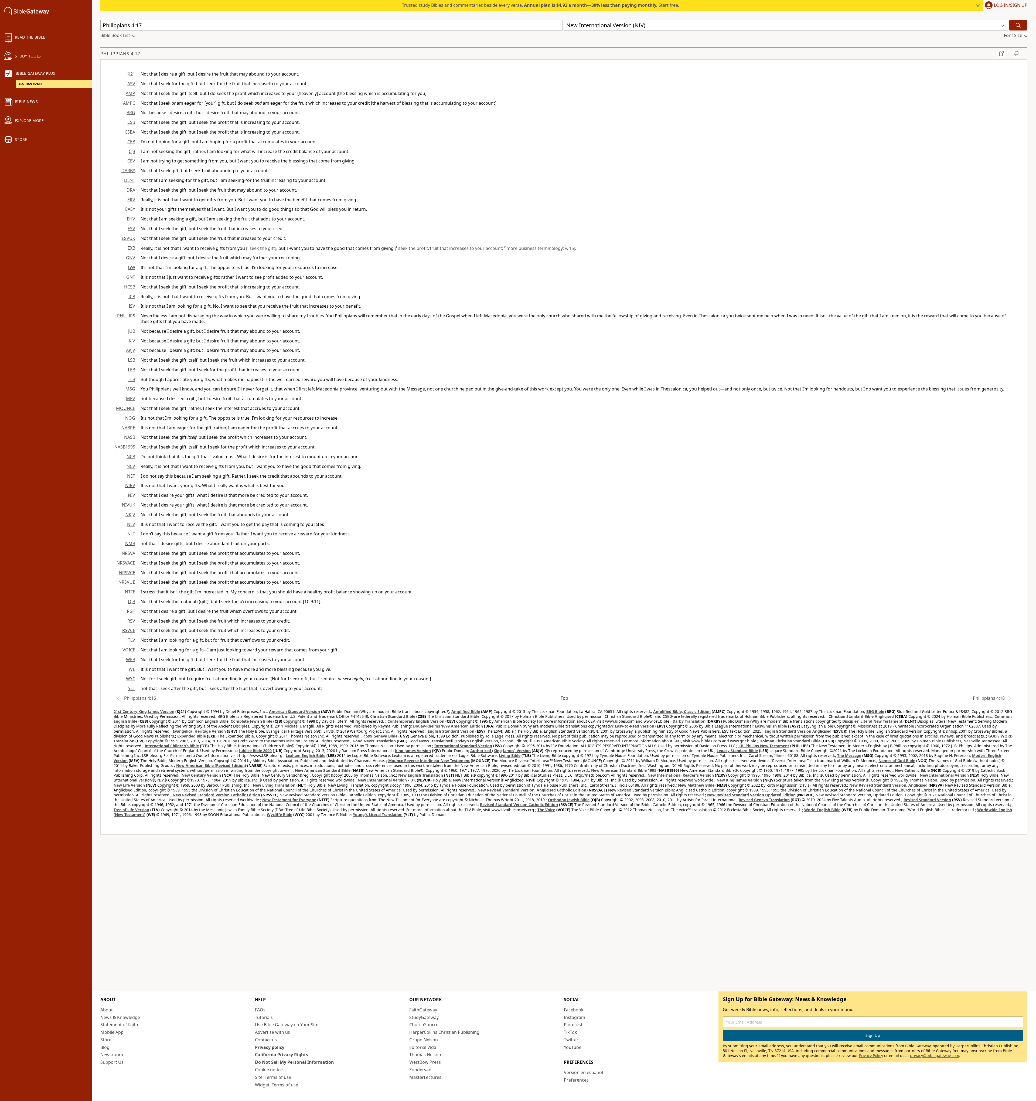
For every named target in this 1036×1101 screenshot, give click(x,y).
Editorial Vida (422, 1047)
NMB (130, 543)
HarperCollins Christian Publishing (444, 1032)
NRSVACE (126, 563)
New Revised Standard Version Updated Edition (751, 794)
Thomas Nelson (425, 1055)
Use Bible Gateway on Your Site (286, 1025)
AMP (130, 93)
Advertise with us (272, 1032)
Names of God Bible (896, 760)
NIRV (130, 485)
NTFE (130, 592)
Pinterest (573, 1025)
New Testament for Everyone (289, 799)
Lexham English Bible (305, 755)
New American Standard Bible (322, 770)
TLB (131, 379)
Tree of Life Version (131, 809)
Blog (105, 1047)
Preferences (576, 1080)
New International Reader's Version (681, 775)
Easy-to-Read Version (634, 726)
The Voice (546, 809)
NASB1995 (124, 447)
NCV (131, 466)
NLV (131, 524)
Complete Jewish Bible (251, 721)
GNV (130, 258)
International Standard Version (463, 745)
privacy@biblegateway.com (934, 1055)
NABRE (128, 428)
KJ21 (131, 74)
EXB (131, 248)
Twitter (571, 1040)
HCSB (129, 287)
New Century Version (201, 775)
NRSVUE (126, 582)
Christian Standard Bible (392, 716)
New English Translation (420, 775)
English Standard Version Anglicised (798, 731)
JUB (131, 331)
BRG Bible (875, 711)
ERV (131, 200)
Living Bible (509, 755)
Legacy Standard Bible (737, 750)
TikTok (570, 1032)
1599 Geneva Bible (380, 736)
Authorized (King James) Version (500, 750)
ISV (132, 306)
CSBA (130, 132)
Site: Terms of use (273, 1077)
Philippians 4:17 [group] (120, 54)
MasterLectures (425, 1077)
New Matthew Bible (696, 785)
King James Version (413, 750)
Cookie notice (269, 1070)
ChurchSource (423, 1025)
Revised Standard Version (927, 799)
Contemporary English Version (415, 721)
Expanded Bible (191, 736)
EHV (131, 219)
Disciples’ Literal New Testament (872, 721)
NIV (131, 495)
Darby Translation (689, 721)
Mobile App (112, 1032)
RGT (131, 611)
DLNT (129, 180)
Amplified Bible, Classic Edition (682, 711)
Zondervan (420, 1070)
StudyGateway (424, 1017)
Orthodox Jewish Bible (568, 799)
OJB (131, 601)
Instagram (574, 1017)
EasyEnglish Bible (771, 726)
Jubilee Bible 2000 (255, 750)
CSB (131, 122)
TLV (131, 640)
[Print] (1016, 53)
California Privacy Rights (281, 1055)
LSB (131, 360)
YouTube (572, 1047)
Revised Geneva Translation (764, 799)
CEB (131, 142)
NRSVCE (127, 573)
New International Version (944, 775)
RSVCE (128, 630)
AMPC (129, 103)
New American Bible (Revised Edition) (211, 765)
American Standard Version (294, 711)
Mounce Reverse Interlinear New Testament (429, 760)
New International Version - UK (387, 780)
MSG (130, 389)
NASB (129, 437)
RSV (131, 621)
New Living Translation (274, 785)
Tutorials (264, 1017)
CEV (131, 161)
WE (132, 669)
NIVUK (128, 505)
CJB (132, 151)
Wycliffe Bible (279, 814)
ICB (131, 297)
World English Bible (822, 809)
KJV (132, 341)
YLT (131, 688)
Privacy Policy (871, 1055)
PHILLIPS (126, 316)
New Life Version (129, 785)
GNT (130, 277)
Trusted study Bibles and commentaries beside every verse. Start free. (540, 5)
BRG (131, 112)
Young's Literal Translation (378, 814)
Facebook (574, 1010)
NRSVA (128, 553)
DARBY (128, 171)
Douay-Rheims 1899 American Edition (448, 726)
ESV (131, 229)
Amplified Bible (465, 711)
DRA (131, 190)
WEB (130, 659)
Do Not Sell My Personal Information (294, 1062)
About (106, 1010)
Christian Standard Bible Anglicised (861, 716)
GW (131, 267)
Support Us (112, 1062)
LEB (131, 370)
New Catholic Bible (912, 770)
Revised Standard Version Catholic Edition (519, 804)
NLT (131, 534)
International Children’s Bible (172, 745)
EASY (130, 209)
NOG (130, 418)
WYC (130, 679)
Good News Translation (374, 740)
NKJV (130, 515)
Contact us (266, 1040)
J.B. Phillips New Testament (763, 745)
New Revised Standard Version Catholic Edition (216, 794)
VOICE (128, 650)
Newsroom (111, 1055)
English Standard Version (451, 731)
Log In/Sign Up (1010, 5)
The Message (849, 755)
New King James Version (739, 780)
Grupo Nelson (423, 1040)
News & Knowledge (120, 1017)
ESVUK (128, 238)
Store (105, 1040)
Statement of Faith (119, 1025)
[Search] (1018, 25)
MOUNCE (125, 408)
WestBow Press (425, 1062)
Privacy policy (269, 1047)
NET (131, 476)
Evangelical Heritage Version (199, 731)
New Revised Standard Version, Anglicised (888, 785)
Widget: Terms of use (276, 1085)
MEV (130, 399)
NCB (131, 457)
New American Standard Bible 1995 (623, 770)
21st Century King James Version (144, 711)
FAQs (260, 1010)
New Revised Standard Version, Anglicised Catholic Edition (532, 790)
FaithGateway (423, 1010)
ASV (131, 84)
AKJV (130, 350)
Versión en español (583, 1072)
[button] (1005, 5)
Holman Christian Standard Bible (789, 740)
